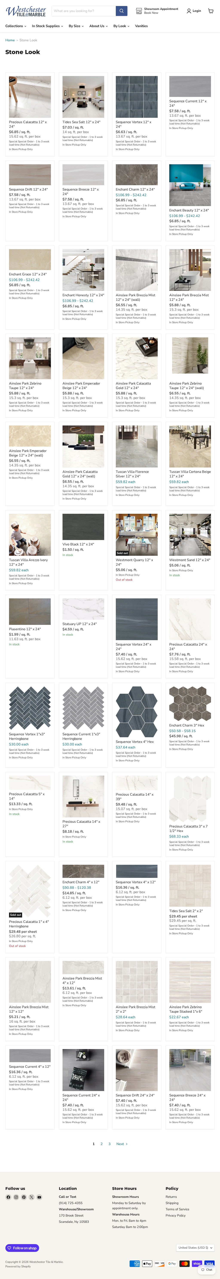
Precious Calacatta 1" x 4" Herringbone (29, 924)
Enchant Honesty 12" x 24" (83, 295)
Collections (14, 26)
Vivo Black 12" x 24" (78, 544)
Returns (171, 1197)
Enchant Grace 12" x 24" (28, 274)
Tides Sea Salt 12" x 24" (81, 122)
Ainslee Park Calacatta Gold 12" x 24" (133, 385)
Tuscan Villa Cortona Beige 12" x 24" (190, 474)
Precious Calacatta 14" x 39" (134, 796)
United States (193, 1248)
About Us (97, 26)
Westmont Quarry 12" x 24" (134, 562)
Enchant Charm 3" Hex (186, 725)
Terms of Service (177, 1209)
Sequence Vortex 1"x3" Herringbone (27, 736)
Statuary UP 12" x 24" (80, 624)
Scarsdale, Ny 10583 (74, 1222)
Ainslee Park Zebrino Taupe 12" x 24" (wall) (186, 385)
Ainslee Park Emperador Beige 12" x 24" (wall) (28, 453)
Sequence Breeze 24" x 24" (187, 1097)
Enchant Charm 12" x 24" (135, 189)
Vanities (141, 26)
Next (120, 1144)
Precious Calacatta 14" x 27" (81, 824)
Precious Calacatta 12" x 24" (28, 124)
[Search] (121, 11)
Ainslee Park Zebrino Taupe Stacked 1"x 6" (185, 1009)
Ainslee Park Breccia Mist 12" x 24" (189, 297)
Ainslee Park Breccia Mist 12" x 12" (29, 1009)
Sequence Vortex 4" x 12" (136, 882)
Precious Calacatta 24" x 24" (188, 646)
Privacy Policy (176, 1215)
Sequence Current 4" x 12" (29, 1066)
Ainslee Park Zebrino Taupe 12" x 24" (25, 385)
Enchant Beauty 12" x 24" (189, 210)
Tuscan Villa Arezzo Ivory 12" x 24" (28, 562)
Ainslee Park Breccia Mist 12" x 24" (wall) (135, 297)
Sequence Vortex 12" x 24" (133, 124)
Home (10, 40)
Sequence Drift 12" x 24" (28, 189)
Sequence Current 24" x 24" (81, 1097)
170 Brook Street (71, 1215)
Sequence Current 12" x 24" (187, 103)
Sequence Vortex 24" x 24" (133, 646)
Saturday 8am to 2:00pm (130, 1227)
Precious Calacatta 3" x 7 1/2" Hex (188, 828)
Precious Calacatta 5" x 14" (26, 796)
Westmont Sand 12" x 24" (189, 560)
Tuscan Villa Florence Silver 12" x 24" (132, 474)
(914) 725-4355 (70, 1203)
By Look (120, 26)
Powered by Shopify (18, 1266)
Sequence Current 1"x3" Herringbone (81, 736)
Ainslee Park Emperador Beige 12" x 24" (81, 385)
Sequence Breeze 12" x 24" (81, 191)
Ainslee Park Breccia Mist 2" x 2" (135, 1009)
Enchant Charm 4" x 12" (81, 882)
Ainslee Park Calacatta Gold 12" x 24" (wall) (80, 474)
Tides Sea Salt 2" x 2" (186, 911)
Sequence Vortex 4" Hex (135, 741)
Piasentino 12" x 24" (25, 629)
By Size (75, 26)
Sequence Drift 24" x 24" (135, 1095)
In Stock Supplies (46, 26)
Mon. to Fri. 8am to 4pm (129, 1220)
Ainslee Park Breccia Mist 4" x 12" (82, 980)
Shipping (172, 1203)
